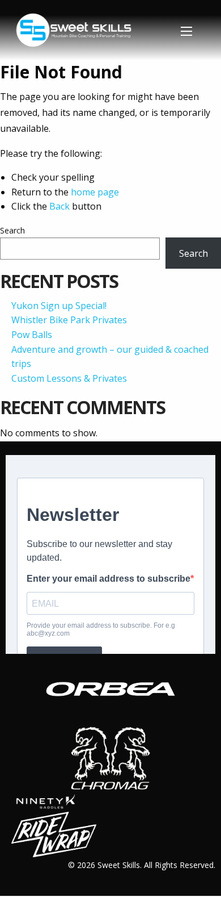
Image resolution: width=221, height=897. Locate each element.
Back (59, 206)
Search (12, 230)
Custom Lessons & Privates (69, 378)
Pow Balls (31, 334)
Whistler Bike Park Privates (69, 320)
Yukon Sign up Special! (59, 305)
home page (95, 192)
